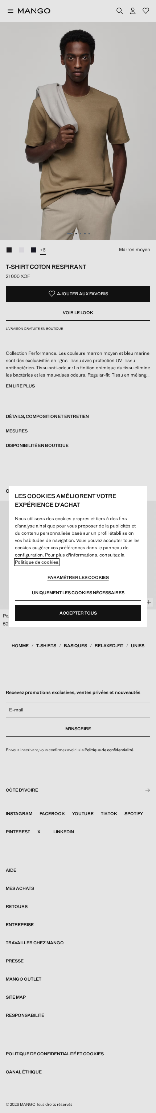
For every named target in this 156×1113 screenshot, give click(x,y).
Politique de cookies (36, 562)
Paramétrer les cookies (78, 577)
